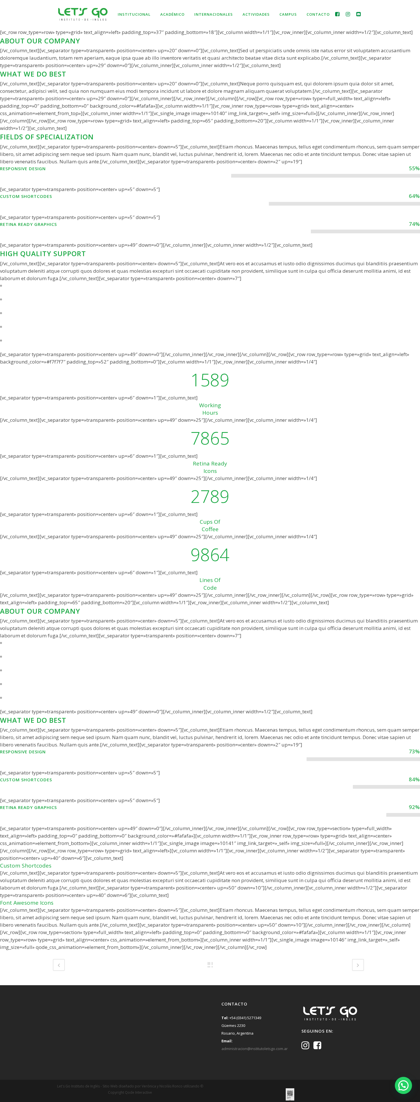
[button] (403, 1085)
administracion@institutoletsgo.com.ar (254, 1048)
